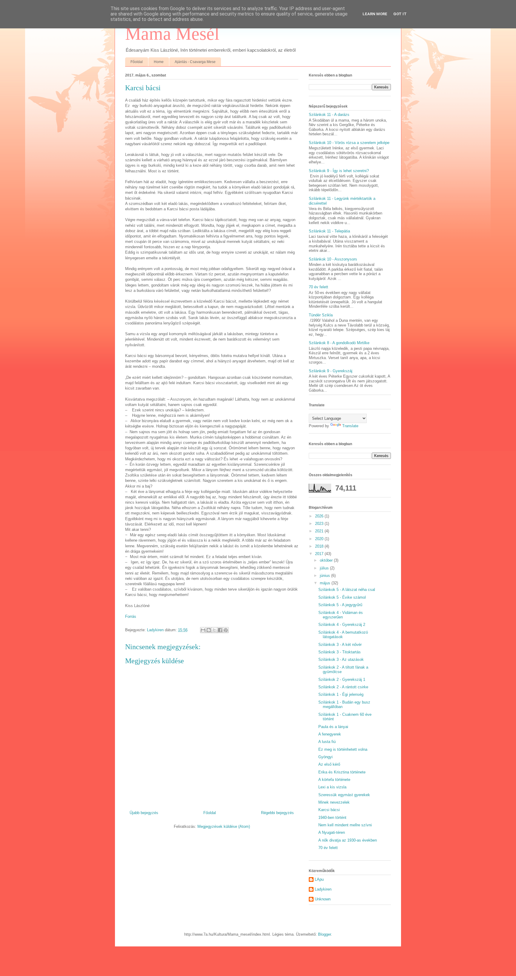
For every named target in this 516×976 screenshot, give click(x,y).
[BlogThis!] (209, 630)
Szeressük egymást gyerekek (344, 795)
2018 (320, 546)
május (325, 583)
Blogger (324, 934)
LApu (319, 879)
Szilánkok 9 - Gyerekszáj (330, 371)
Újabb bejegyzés (144, 812)
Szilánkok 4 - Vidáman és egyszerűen (340, 615)
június (325, 575)
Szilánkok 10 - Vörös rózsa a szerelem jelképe (349, 142)
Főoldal (136, 62)
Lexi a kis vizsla (332, 787)
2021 (320, 531)
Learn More (375, 14)
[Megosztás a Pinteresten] (226, 630)
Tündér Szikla (321, 315)
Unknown (323, 899)
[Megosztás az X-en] (214, 630)
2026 (320, 516)
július (325, 568)
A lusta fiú (327, 741)
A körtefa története (334, 779)
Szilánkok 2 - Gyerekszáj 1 (341, 679)
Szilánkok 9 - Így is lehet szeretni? (339, 170)
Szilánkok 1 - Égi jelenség (340, 694)
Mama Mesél (172, 34)
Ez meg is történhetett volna (342, 749)
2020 (320, 539)
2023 (320, 523)
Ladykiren (323, 889)
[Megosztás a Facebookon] (220, 630)
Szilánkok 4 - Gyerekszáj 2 (341, 624)
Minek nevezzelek (334, 802)
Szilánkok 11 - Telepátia (329, 231)
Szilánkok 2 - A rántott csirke (343, 687)
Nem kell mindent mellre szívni (345, 825)
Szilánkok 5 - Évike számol (342, 597)
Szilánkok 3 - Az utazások (341, 659)
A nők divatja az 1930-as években (347, 840)
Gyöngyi (325, 757)
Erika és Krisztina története (342, 772)
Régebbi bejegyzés (277, 812)
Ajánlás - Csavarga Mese (195, 62)
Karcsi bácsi (329, 810)
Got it (400, 14)
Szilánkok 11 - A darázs (329, 114)
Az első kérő (329, 764)
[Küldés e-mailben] (203, 630)
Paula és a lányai (333, 726)
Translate (350, 426)
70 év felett (318, 287)
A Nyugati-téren (331, 832)
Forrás (130, 616)
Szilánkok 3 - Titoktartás (339, 652)
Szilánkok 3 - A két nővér (340, 644)
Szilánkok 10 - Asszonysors (333, 259)
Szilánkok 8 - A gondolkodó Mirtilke (339, 343)
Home (159, 62)
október (327, 560)
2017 (320, 553)
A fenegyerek (329, 734)
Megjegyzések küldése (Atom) (223, 826)
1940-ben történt (332, 817)
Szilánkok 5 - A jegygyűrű (340, 605)
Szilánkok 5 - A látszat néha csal (346, 589)
